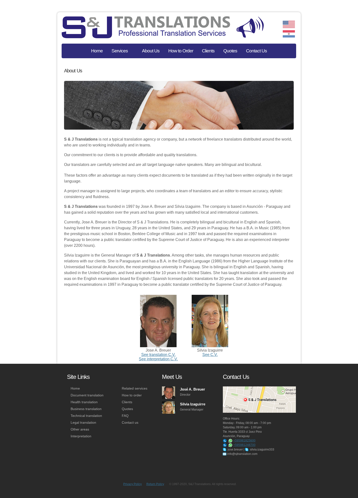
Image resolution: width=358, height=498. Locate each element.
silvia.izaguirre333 (261, 449)
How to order (132, 395)
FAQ (125, 416)
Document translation (87, 395)
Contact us (130, 422)
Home (75, 388)
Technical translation (86, 416)
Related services (134, 388)
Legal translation (83, 422)
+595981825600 (244, 440)
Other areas (80, 429)
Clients (127, 402)
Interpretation (81, 436)
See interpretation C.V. (158, 359)
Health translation (84, 402)
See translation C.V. (158, 355)
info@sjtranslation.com (241, 454)
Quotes (127, 409)
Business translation (86, 409)
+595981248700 (244, 445)
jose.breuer (235, 449)
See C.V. (210, 355)
